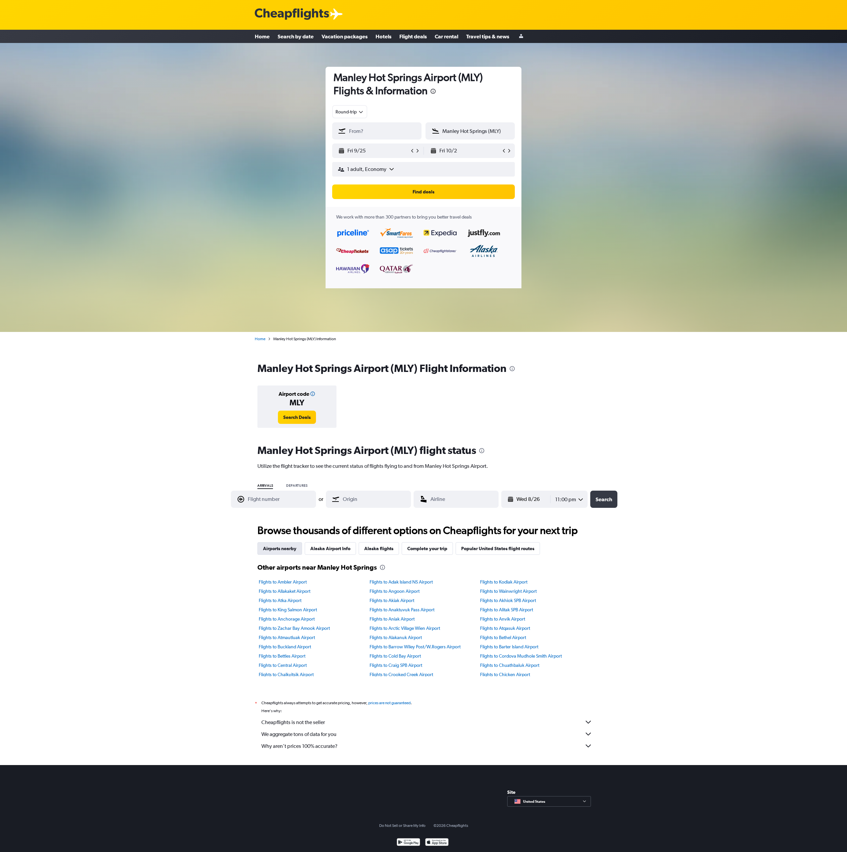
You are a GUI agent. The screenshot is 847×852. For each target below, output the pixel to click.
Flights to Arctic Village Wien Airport (405, 628)
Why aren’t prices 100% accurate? (299, 746)
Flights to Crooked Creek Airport (401, 674)
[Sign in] (521, 36)
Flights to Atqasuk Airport (505, 628)
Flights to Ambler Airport (283, 582)
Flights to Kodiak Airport (503, 582)
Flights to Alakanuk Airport (396, 637)
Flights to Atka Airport (280, 600)
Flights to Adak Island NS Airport (401, 582)
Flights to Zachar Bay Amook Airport (294, 628)
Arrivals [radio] (265, 486)
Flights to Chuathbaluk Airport (509, 665)
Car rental (446, 36)
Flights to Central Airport (283, 665)
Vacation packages (345, 36)
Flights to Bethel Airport (503, 637)
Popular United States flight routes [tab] (497, 548)
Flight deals (413, 36)
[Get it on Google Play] (408, 842)
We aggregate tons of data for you (298, 734)
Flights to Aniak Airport (392, 619)
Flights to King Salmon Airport (288, 609)
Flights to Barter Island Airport (509, 646)
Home (262, 36)
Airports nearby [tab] (279, 548)
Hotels (383, 36)
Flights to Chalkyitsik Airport (286, 674)
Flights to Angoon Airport (395, 591)
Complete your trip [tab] (427, 548)
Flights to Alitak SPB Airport (506, 609)
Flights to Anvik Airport (502, 619)
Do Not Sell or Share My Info (402, 825)
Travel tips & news (487, 36)
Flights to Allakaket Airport (284, 591)
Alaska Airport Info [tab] (330, 548)
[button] (433, 92)
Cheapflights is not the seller (293, 722)
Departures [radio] (296, 486)
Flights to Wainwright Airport (508, 591)
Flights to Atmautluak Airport (287, 637)
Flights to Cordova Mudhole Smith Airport (521, 656)
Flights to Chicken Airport (505, 674)
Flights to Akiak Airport (392, 600)
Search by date (296, 36)
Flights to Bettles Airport (282, 656)
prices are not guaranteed (389, 703)
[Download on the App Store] (437, 842)
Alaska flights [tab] (378, 548)
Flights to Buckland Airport (285, 646)
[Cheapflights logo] (292, 14)
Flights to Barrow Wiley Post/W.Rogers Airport (415, 646)
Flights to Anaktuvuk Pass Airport (402, 609)
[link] (297, 417)
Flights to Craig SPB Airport (396, 665)
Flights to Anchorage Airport (287, 619)
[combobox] (349, 111)
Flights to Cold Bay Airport (395, 656)
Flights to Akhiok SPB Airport (508, 600)
